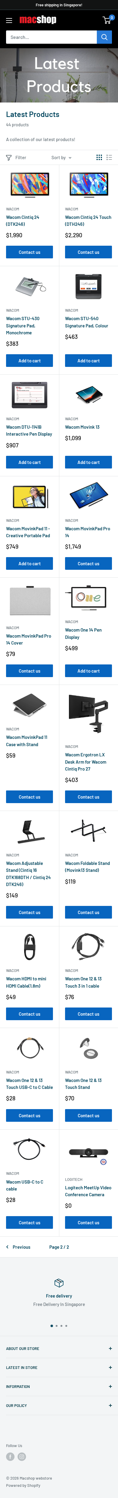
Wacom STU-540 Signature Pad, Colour (86, 322)
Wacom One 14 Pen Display (83, 633)
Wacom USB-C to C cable (24, 1185)
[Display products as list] (109, 157)
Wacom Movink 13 (82, 427)
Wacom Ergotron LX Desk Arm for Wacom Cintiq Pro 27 (85, 761)
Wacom (12, 209)
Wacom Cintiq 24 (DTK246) (22, 220)
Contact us (29, 252)
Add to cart (29, 360)
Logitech (73, 1179)
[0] (107, 20)
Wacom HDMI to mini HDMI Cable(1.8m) (26, 982)
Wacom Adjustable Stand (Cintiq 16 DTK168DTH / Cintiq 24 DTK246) (28, 873)
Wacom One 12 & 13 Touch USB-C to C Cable (29, 1083)
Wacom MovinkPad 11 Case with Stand (26, 740)
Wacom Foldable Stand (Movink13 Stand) (87, 866)
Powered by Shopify (23, 1485)
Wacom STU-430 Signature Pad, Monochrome (23, 325)
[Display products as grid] (99, 157)
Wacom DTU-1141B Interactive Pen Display (29, 430)
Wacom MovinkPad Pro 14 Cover (28, 639)
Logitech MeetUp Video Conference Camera (88, 1191)
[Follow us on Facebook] (10, 1456)
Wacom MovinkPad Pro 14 (87, 532)
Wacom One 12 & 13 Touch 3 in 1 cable (83, 982)
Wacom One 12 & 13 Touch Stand (83, 1083)
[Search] (104, 37)
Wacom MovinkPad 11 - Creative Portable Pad (28, 532)
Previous (21, 1247)
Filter (20, 157)
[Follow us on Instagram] (22, 1456)
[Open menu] (9, 20)
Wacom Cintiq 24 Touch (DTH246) (88, 220)
